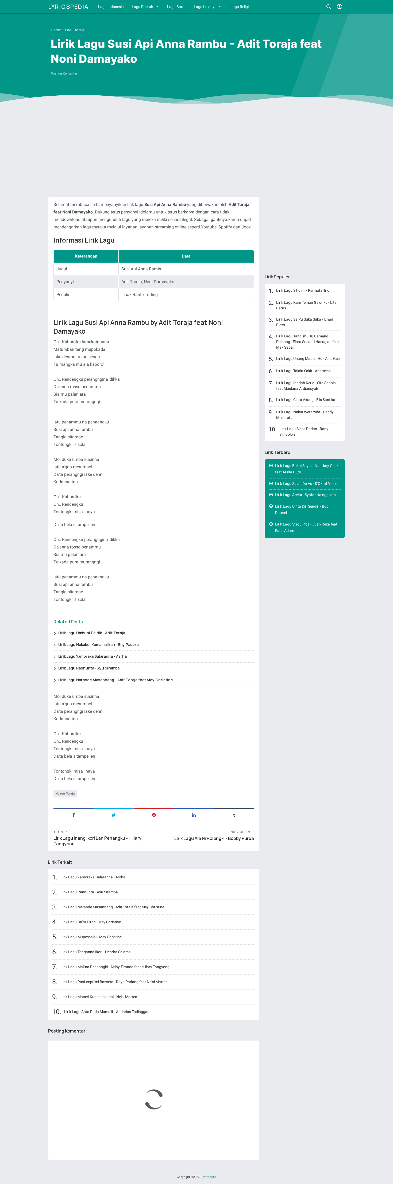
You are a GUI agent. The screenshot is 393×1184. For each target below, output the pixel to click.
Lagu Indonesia (111, 7)
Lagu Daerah (142, 7)
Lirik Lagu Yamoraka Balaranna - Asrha (92, 656)
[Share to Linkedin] (194, 814)
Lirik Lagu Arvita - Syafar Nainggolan (305, 495)
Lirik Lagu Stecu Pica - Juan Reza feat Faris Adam (306, 527)
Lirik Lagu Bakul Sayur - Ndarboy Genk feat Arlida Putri (306, 469)
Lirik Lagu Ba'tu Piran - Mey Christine (90, 922)
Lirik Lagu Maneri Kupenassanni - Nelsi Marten (98, 997)
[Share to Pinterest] (154, 814)
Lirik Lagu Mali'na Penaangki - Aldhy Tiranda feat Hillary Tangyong (114, 967)
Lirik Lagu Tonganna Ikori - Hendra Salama (95, 952)
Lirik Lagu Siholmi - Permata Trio (302, 290)
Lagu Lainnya (205, 7)
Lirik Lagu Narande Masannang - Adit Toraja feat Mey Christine (115, 679)
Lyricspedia (68, 6)
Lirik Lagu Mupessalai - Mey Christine (91, 937)
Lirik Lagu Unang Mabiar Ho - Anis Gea (308, 358)
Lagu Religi (239, 7)
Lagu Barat (176, 7)
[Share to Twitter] (114, 814)
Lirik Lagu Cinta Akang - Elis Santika (305, 400)
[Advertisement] (196, 151)
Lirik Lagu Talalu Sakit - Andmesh (303, 371)
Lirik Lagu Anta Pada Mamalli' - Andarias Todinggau (106, 1012)
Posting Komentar (64, 73)
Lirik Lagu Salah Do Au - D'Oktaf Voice (306, 483)
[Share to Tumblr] (234, 814)
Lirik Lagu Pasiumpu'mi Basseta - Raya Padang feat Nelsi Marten (114, 982)
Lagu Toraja (66, 793)
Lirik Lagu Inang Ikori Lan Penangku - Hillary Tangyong (97, 841)
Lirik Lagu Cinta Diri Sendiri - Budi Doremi (302, 509)
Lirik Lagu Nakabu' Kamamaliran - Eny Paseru (98, 644)
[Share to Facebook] (73, 814)
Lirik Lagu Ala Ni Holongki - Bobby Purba (214, 838)
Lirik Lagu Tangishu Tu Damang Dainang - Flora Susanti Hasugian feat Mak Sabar (307, 341)
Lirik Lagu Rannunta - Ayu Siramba (89, 668)
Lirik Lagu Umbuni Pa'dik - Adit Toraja (91, 632)
